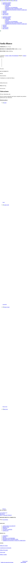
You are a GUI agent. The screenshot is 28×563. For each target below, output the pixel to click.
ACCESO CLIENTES (7, 529)
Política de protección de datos (7, 562)
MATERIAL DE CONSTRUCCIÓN (10, 539)
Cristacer (24, 55)
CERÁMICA (5, 535)
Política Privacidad (4, 550)
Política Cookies (3, 554)
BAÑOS (4, 537)
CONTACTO (5, 530)
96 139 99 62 (5, 519)
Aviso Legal (2, 552)
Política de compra (4, 545)
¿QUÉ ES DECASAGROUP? (9, 525)
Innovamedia (23, 562)
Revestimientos (15, 55)
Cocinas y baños (8, 55)
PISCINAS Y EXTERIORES (9, 538)
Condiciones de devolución (5, 547)
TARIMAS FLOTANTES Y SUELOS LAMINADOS (14, 540)
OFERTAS (5, 528)
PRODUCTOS (6, 527)
